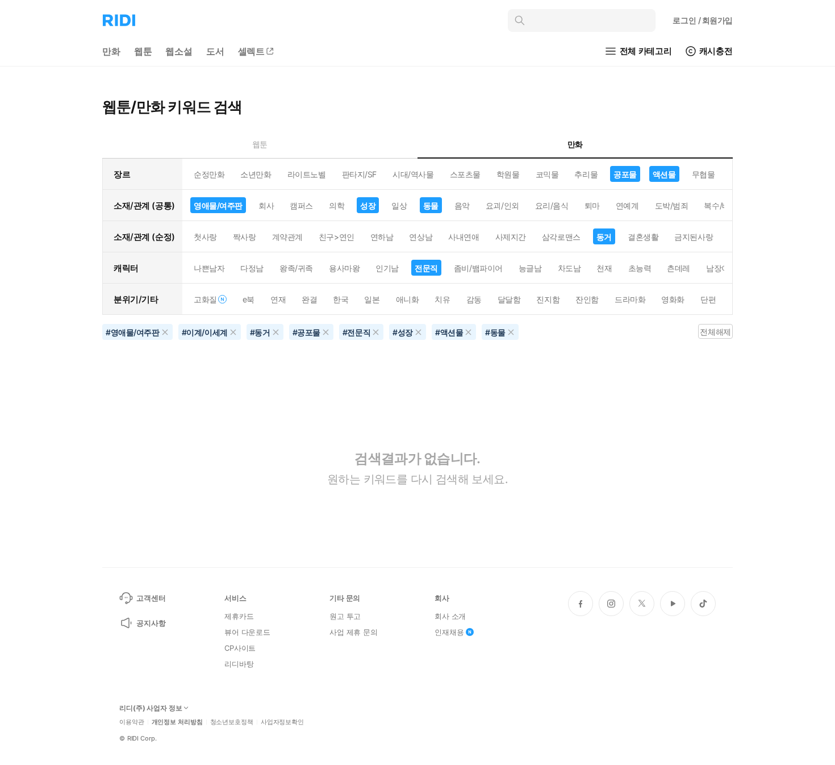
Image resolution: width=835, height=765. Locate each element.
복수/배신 (720, 205)
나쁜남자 (209, 268)
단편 (708, 299)
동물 (431, 205)
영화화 (672, 299)
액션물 (664, 174)
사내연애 (463, 237)
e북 (248, 299)
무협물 (703, 174)
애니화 (407, 299)
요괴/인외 (502, 205)
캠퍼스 (301, 205)
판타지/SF (359, 174)
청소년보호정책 (231, 722)
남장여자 (721, 268)
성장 (367, 205)
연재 (278, 299)
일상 (399, 205)
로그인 (703, 20)
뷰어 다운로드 (247, 632)
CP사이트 (240, 647)
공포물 (625, 174)
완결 (309, 299)
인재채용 (449, 632)
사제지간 (510, 237)
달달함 (509, 299)
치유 (442, 299)
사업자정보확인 (282, 722)
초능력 (640, 268)
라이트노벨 (306, 174)
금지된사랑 (693, 237)
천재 (604, 268)
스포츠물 (465, 174)
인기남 (387, 268)
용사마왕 (344, 268)
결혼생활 (643, 237)
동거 (604, 237)
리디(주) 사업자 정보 (150, 708)
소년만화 (255, 174)
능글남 (530, 268)
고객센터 (150, 597)
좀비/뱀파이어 (478, 268)
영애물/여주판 (218, 205)
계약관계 (287, 237)
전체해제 (715, 331)
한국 (340, 299)
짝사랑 (244, 237)
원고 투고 (345, 616)
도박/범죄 (671, 205)
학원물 (508, 174)
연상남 (420, 237)
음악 (462, 205)
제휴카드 (238, 616)
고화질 (205, 299)
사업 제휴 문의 (353, 632)
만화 (111, 51)
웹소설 (179, 51)
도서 (215, 51)
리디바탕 (238, 663)
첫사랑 (205, 237)
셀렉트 (251, 51)
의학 (336, 205)
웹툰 (143, 51)
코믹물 (547, 174)
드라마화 (630, 299)
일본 (371, 299)
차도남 (569, 268)
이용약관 (131, 722)
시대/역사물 (413, 174)
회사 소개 (450, 616)
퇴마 (592, 205)
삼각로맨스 (561, 237)
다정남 (252, 268)
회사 (266, 205)
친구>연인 (336, 237)
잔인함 (587, 299)
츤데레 (678, 268)
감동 (474, 299)
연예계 (627, 205)
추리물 (586, 174)
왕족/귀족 (296, 268)
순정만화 (209, 174)
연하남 (382, 237)
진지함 (548, 299)
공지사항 (150, 622)
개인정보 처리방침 (177, 722)
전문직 (426, 268)
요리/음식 (552, 205)
